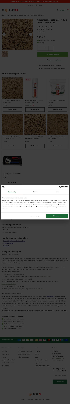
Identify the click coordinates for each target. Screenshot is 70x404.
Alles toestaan (57, 216)
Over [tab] (57, 192)
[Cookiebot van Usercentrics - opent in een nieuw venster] (60, 187)
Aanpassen (33, 216)
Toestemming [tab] (12, 192)
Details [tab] (35, 192)
